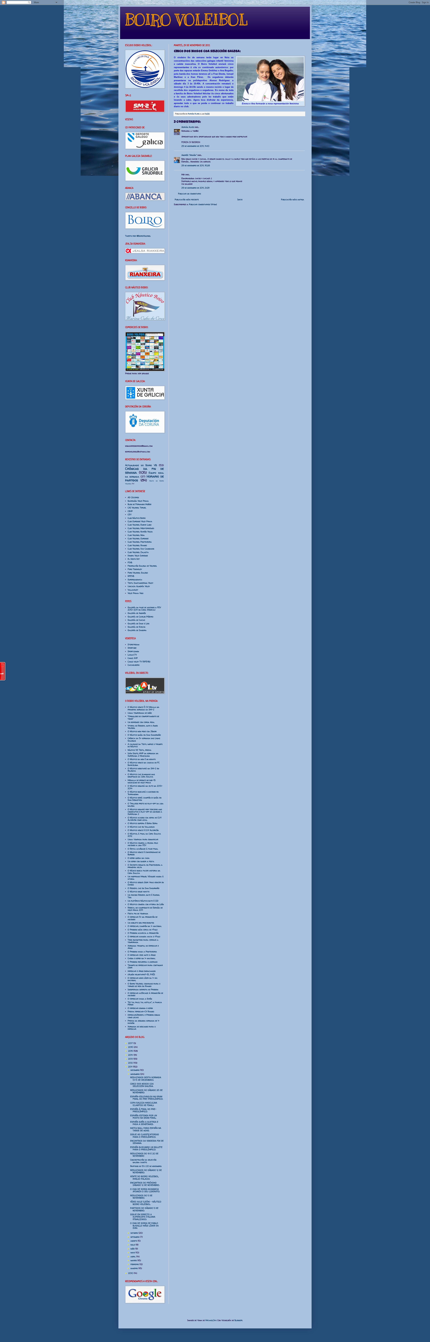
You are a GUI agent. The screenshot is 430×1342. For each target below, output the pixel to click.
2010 (131, 1273)
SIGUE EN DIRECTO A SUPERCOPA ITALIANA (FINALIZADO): (142, 1217)
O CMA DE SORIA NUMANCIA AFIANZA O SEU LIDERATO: (145, 1190)
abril (133, 1256)
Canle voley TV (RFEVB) (139, 661)
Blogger (238, 1320)
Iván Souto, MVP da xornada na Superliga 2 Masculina (143, 754)
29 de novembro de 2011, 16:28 (195, 165)
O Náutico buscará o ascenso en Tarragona (143, 793)
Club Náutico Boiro (136, 518)
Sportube (132, 647)
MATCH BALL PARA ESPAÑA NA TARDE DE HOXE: (145, 1129)
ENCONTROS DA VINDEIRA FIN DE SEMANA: (147, 1142)
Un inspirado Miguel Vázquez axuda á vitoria (146, 877)
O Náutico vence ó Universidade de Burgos (144, 853)
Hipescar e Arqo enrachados (142, 971)
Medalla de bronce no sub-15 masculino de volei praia (142, 781)
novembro (135, 1074)
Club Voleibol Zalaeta (138, 552)
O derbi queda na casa (138, 858)
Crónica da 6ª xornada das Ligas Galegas (144, 739)
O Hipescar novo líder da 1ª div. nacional (143, 979)
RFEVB (131, 576)
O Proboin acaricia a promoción (143, 933)
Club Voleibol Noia (136, 535)
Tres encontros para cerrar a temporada (143, 941)
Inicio (239, 199)
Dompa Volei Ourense (138, 555)
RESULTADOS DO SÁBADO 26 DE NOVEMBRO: (146, 1091)
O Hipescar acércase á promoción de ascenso (145, 994)
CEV (129, 514)
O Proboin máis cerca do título (142, 929)
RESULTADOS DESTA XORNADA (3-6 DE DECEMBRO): (145, 1078)
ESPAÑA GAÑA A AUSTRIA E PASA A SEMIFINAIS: (144, 1123)
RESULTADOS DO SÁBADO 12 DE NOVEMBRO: (146, 1171)
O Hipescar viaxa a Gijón (140, 998)
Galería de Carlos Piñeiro (140, 616)
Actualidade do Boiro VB (141, 465)
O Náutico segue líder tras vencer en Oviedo (146, 883)
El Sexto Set (134, 559)
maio (133, 1252)
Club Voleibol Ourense (138, 538)
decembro (135, 1070)
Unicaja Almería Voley (139, 586)
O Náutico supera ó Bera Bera (143, 823)
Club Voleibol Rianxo (137, 545)
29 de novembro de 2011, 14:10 (195, 146)
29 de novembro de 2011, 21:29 (195, 187)
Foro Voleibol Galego (138, 572)
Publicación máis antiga (292, 199)
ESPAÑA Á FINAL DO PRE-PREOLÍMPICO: (143, 1110)
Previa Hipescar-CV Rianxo (141, 1011)
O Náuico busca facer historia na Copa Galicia (144, 871)
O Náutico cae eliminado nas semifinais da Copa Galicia (141, 775)
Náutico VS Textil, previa (139, 750)
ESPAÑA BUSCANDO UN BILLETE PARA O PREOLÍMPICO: (146, 1148)
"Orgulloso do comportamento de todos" (143, 717)
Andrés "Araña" (189, 155)
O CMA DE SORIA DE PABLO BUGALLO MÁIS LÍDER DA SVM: (144, 1225)
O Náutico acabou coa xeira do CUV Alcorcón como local (144, 818)
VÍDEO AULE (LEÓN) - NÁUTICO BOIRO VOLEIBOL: (145, 1202)
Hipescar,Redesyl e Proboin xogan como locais (144, 1016)
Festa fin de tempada (138, 913)
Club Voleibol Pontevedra (140, 541)
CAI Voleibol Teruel (137, 507)
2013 (130, 1058)
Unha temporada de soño (140, 713)
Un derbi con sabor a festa (141, 861)
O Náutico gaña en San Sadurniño (144, 734)
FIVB (130, 562)
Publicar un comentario (189, 193)
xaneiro (134, 1268)
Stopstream (133, 644)
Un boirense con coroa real (141, 722)
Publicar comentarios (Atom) (203, 204)
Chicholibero (133, 665)
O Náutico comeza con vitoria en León (146, 904)
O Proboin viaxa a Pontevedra (142, 951)
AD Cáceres (133, 497)
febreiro (135, 1264)
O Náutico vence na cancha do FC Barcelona (144, 763)
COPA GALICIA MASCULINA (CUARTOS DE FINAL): (143, 1104)
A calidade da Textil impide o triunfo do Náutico (145, 745)
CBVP (130, 511)
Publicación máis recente (187, 199)
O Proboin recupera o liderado (142, 961)
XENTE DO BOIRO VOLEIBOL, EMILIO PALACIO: (144, 1177)
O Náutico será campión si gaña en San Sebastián (144, 798)
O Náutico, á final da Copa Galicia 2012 (144, 834)
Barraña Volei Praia (138, 500)
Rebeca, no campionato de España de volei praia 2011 (145, 908)
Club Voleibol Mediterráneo (141, 528)
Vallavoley (133, 589)
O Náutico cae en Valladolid (141, 826)
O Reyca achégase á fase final (143, 848)
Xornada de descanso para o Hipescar (142, 1027)
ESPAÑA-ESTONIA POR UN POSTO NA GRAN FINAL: (143, 1116)
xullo (133, 1244)
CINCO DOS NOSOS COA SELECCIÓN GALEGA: (142, 1085)
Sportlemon (133, 651)
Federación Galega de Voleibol (142, 565)
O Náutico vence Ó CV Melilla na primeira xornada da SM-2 (143, 708)
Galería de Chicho (136, 620)
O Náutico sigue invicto (138, 891)
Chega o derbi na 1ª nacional (141, 958)
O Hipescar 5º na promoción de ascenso (142, 918)
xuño (133, 1248)
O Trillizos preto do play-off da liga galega (145, 804)
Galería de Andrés (137, 613)
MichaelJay (210, 1320)
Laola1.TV (132, 654)
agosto (134, 1240)
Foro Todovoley (135, 569)
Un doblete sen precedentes (141, 922)
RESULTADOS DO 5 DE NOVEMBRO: (141, 1196)
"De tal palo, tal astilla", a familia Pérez (145, 1003)
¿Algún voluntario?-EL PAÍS (141, 974)
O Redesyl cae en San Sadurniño (143, 888)
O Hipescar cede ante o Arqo (142, 955)
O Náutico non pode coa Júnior (142, 731)
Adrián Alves (194, 114)
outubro (135, 1232)
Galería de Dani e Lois (138, 623)
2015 (131, 1050)
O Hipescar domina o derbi (140, 1008)
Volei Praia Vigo (135, 593)
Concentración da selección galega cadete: (143, 1161)
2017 (130, 1043)
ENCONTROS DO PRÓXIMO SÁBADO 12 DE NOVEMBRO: (144, 1184)
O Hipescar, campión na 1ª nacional (145, 926)
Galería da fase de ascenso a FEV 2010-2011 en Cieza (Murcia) (144, 608)
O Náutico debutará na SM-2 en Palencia (143, 769)
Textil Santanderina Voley (140, 583)
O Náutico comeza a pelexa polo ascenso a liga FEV (143, 844)
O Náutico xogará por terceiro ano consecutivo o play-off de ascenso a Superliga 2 (145, 812)
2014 (131, 1055)
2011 (130, 1066)
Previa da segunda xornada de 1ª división (143, 1021)
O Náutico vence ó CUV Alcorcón (143, 830)
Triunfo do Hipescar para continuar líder (145, 966)
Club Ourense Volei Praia (140, 521)
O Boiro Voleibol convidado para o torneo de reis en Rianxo (144, 984)
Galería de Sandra (137, 630)
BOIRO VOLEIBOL (186, 20)
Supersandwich (135, 579)
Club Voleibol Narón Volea (140, 531)
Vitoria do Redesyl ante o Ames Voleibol (143, 726)
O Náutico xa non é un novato (142, 759)
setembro (135, 1236)
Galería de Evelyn (136, 626)
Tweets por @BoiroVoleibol (138, 235)
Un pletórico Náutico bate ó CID (143, 900)
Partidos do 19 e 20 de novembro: (146, 1166)
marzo (134, 1260)
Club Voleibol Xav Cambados (141, 548)
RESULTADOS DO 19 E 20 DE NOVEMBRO (144, 1154)
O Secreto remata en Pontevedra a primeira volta (145, 866)
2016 (131, 1047)
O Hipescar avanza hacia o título (144, 936)
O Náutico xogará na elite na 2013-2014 (145, 787)
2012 (130, 1062)
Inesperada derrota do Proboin (143, 989)
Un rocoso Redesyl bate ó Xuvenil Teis (144, 896)
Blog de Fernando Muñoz (139, 504)
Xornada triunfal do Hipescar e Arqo (143, 947)
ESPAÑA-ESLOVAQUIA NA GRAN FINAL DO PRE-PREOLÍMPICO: (146, 1097)
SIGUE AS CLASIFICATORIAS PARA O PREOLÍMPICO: (144, 1135)
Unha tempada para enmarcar (143, 839)
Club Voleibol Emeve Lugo (139, 524)
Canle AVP (133, 658)
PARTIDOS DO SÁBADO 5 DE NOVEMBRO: (144, 1209)
